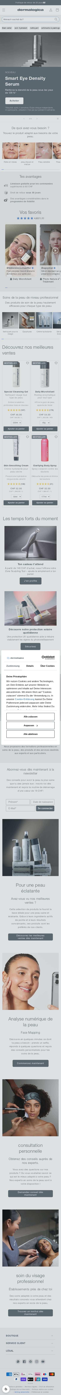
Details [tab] (30, 666)
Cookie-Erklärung (24, 699)
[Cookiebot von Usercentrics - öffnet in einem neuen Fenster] (42, 658)
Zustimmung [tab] (13, 666)
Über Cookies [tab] (47, 666)
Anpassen (29, 725)
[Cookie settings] (6, 1389)
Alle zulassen (30, 716)
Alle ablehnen (31, 734)
